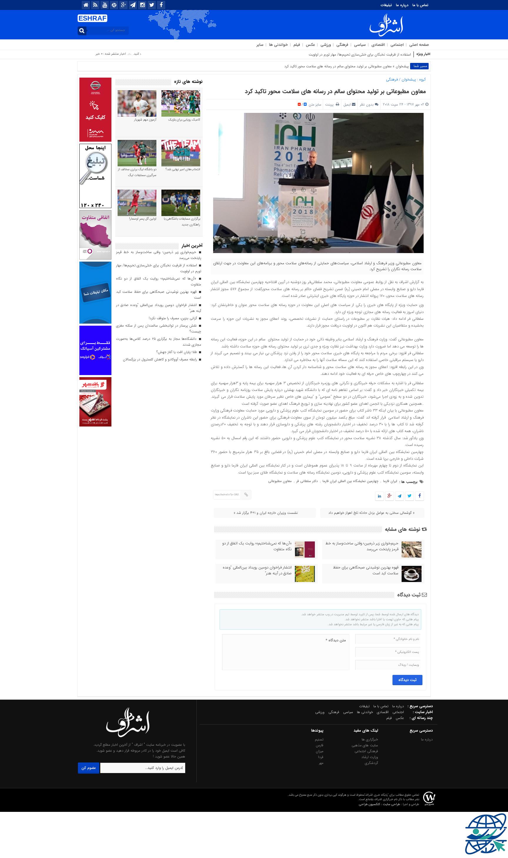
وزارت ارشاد (369, 757)
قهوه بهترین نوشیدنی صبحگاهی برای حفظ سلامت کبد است (365, 570)
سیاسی (360, 45)
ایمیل (347, 104)
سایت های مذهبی (365, 745)
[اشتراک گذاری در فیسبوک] (419, 496)
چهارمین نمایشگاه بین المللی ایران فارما (350, 481)
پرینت (330, 104)
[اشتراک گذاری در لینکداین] (379, 496)
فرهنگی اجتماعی (366, 751)
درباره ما (402, 5)
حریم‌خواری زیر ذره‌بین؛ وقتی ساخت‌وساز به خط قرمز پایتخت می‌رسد (361, 546)
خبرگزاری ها (370, 739)
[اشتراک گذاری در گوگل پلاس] (389, 496)
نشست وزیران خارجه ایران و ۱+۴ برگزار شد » (266, 513)
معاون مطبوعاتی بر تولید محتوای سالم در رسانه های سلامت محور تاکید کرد (335, 91)
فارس (319, 745)
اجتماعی (397, 45)
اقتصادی (378, 45)
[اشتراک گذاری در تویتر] (409, 496)
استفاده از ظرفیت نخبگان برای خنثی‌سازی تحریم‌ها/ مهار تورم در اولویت (360, 54)
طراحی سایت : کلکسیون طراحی (379, 804)
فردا (320, 757)
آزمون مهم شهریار (145, 119)
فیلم (296, 45)
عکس (310, 45)
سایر (260, 45)
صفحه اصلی (419, 45)
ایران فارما (390, 481)
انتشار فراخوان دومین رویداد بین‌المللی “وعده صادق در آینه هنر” (257, 570)
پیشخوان (402, 66)
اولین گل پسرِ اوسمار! (142, 218)
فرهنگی (342, 45)
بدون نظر (367, 104)
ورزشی (325, 45)
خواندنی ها (278, 45)
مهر (321, 763)
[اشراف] (128, 739)
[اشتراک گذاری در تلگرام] (399, 496)
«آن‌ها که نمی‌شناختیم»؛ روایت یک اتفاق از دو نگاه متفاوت (257, 546)
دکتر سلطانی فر (307, 481)
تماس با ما (420, 5)
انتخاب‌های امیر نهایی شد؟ (183, 169)
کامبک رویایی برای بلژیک (184, 119)
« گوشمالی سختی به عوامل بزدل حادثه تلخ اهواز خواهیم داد (371, 513)
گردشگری (371, 763)
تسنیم (319, 739)
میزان (319, 751)
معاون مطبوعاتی (280, 481)
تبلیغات (386, 5)
